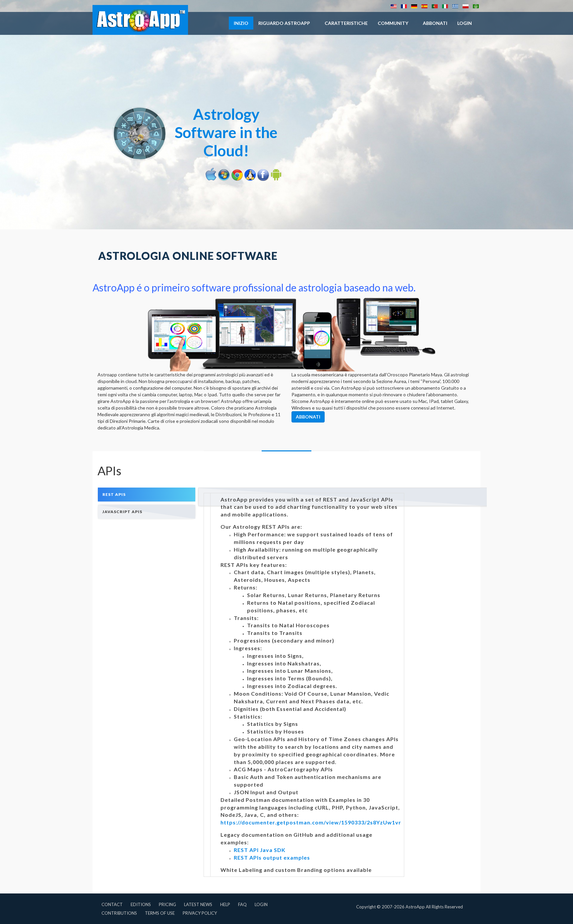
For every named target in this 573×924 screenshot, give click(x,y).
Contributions (119, 913)
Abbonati (435, 23)
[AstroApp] (140, 20)
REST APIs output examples (272, 857)
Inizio (241, 23)
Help (225, 904)
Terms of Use (160, 913)
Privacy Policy (200, 913)
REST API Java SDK (260, 850)
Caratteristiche (346, 23)
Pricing (167, 904)
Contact (112, 904)
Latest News (198, 904)
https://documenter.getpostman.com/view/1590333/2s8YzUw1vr (311, 822)
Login (261, 904)
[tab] (146, 494)
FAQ (242, 904)
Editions (141, 904)
